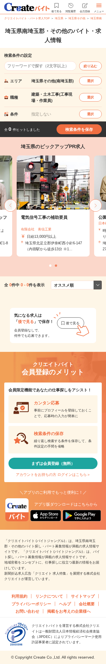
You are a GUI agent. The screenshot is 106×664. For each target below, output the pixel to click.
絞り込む (90, 66)
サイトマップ (83, 596)
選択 (90, 81)
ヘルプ (65, 604)
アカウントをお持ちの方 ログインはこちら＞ (53, 474)
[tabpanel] (53, 206)
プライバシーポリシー (31, 604)
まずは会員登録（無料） (53, 463)
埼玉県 (59, 18)
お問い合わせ (27, 611)
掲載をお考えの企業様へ (69, 611)
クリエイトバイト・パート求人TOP (27, 18)
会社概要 (87, 604)
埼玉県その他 (76, 18)
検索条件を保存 (79, 129)
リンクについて (49, 596)
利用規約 (19, 596)
